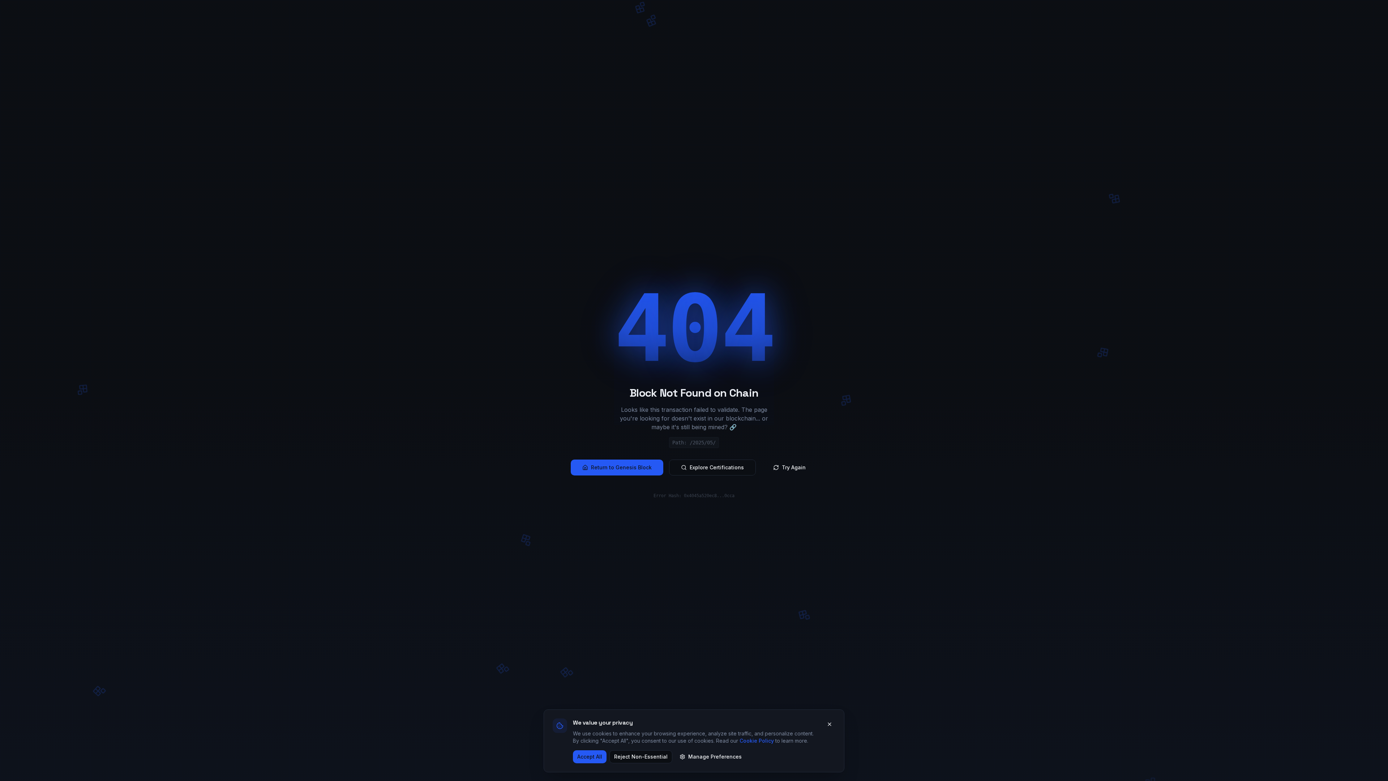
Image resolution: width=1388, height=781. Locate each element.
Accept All (589, 757)
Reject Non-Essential (641, 757)
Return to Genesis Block (621, 467)
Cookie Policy (757, 741)
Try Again (794, 467)
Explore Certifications (717, 467)
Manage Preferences (715, 757)
